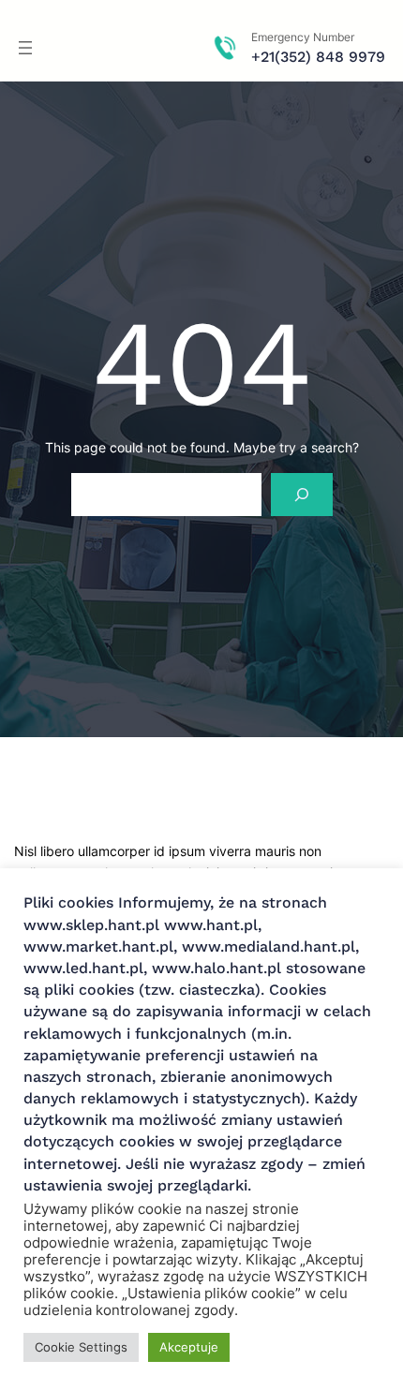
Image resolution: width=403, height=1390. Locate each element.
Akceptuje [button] (188, 1346)
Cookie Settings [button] (81, 1346)
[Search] (301, 495)
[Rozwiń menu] (25, 48)
